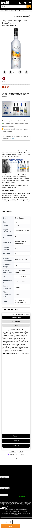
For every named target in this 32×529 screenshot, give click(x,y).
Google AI (16, 458)
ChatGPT (12, 451)
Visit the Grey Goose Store (22, 16)
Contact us (4, 477)
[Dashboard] (20, 2)
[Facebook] (3, 508)
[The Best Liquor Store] (5, 2)
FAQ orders (9, 491)
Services (3, 495)
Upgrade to (18, 496)
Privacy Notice (18, 490)
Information (4, 488)
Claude (22, 454)
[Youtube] (1, 508)
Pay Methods (19, 491)
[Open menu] (30, 2)
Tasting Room (11, 499)
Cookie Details (16, 321)
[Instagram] (5, 508)
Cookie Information (16, 317)
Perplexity (12, 454)
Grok (21, 451)
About (16, 325)
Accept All (16, 445)
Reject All (16, 436)
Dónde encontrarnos (11, 493)
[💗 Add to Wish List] (10, 72)
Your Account (5, 496)
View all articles (6, 475)
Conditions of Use (6, 490)
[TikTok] (7, 508)
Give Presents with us (12, 498)
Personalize (16, 440)
